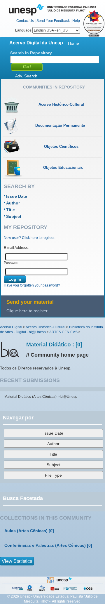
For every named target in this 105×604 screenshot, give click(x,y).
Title (10, 209)
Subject (13, 216)
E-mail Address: (16, 248)
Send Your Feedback (53, 21)
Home (73, 43)
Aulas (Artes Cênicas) (26, 530)
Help (76, 21)
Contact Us (25, 21)
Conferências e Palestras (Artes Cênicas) (45, 545)
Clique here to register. (27, 310)
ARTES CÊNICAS (63, 332)
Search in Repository (31, 53)
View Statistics (17, 561)
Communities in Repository (54, 87)
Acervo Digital (11, 327)
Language (23, 30)
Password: (12, 263)
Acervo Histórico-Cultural (45, 327)
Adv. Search (26, 76)
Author (13, 203)
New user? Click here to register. (29, 238)
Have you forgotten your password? (32, 285)
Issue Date (16, 196)
